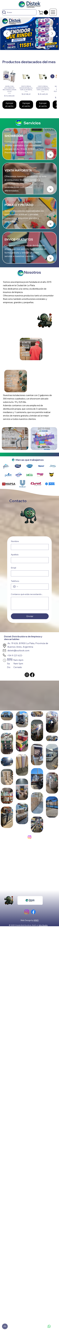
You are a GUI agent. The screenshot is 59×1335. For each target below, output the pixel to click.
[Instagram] (27, 675)
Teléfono (15, 581)
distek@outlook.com (18, 650)
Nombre (15, 541)
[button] (44, 12)
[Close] (50, 154)
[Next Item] (52, 33)
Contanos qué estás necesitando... (27, 594)
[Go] (5, 1326)
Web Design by (27, 920)
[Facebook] (32, 675)
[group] (29, 89)
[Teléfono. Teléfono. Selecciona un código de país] (15, 586)
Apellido (15, 554)
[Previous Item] (6, 33)
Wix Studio (43, 925)
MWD (36, 920)
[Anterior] (7, 76)
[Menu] (53, 12)
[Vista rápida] (9, 76)
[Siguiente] (52, 76)
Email (13, 567)
